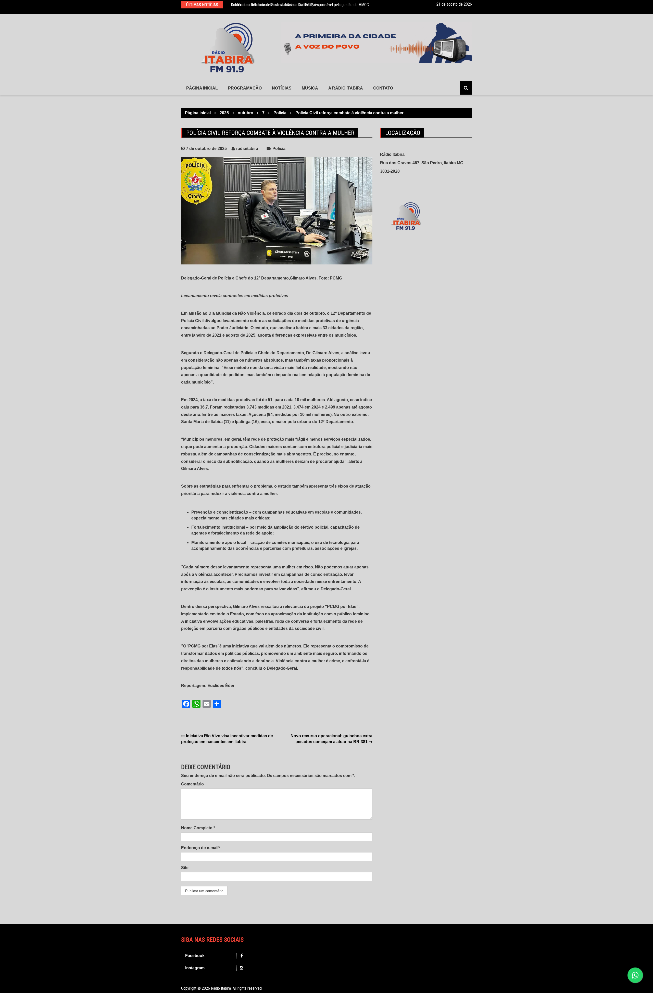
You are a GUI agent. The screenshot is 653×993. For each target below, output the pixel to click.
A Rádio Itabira (345, 88)
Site (185, 867)
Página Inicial (202, 88)
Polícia (278, 148)
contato (383, 88)
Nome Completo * (198, 828)
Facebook (195, 955)
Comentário (192, 784)
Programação (245, 88)
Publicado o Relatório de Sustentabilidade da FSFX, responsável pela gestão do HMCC (300, 4)
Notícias (282, 88)
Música (310, 88)
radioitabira (247, 148)
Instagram (195, 968)
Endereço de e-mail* (200, 848)
